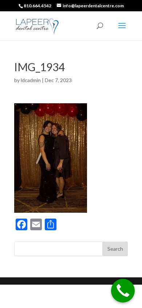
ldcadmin (31, 80)
